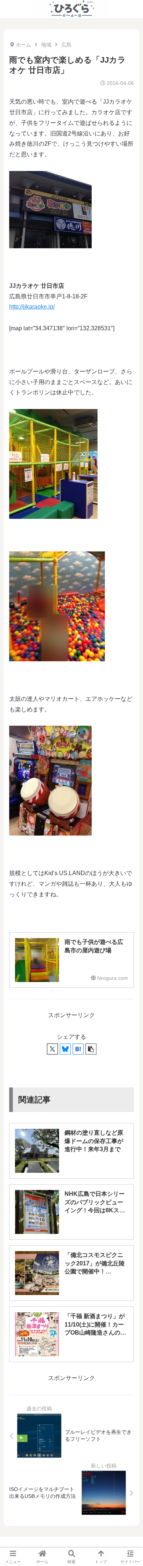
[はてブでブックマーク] (78, 1049)
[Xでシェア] (52, 1049)
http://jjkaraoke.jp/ (32, 307)
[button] (90, 1049)
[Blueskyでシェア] (65, 1049)
